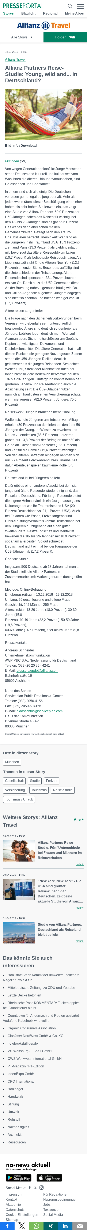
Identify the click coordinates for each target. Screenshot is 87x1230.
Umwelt (13, 1112)
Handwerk (15, 1096)
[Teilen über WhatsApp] (36, 1226)
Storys (8, 13)
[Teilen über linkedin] (65, 1226)
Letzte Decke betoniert (24, 995)
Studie (35, 781)
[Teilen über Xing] (51, 1226)
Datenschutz (15, 1209)
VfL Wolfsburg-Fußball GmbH (30, 1051)
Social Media (53, 1214)
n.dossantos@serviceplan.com (39, 711)
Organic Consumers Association (32, 1028)
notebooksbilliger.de (23, 1043)
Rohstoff (14, 1119)
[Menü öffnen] (80, 6)
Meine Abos (74, 13)
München (12, 161)
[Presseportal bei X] (34, 1188)
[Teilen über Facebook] (7, 1226)
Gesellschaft (14, 781)
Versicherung (15, 790)
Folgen (61, 37)
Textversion (51, 1209)
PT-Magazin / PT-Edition (26, 1066)
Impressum (14, 1194)
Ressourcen (17, 1142)
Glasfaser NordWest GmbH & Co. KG (35, 1036)
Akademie (13, 1204)
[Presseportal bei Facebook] (28, 1188)
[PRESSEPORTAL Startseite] (23, 6)
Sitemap (12, 1220)
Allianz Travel (15, 59)
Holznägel (15, 1089)
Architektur (16, 1134)
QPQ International (21, 1081)
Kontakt (11, 1199)
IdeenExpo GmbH (21, 1074)
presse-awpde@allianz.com (37, 670)
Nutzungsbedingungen (60, 1199)
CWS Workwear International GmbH (35, 1058)
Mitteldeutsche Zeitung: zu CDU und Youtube (41, 987)
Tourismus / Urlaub (19, 799)
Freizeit (51, 781)
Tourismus (39, 790)
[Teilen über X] (22, 1226)
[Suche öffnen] (70, 6)
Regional (50, 13)
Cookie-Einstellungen (22, 1214)
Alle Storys (19, 37)
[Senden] (79, 1226)
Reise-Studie (63, 790)
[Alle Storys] (43, 28)
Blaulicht (28, 13)
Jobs (46, 1204)
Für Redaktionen (55, 1194)
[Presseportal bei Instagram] (40, 1187)
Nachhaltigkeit (18, 1127)
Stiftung (13, 1104)
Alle (78, 819)
